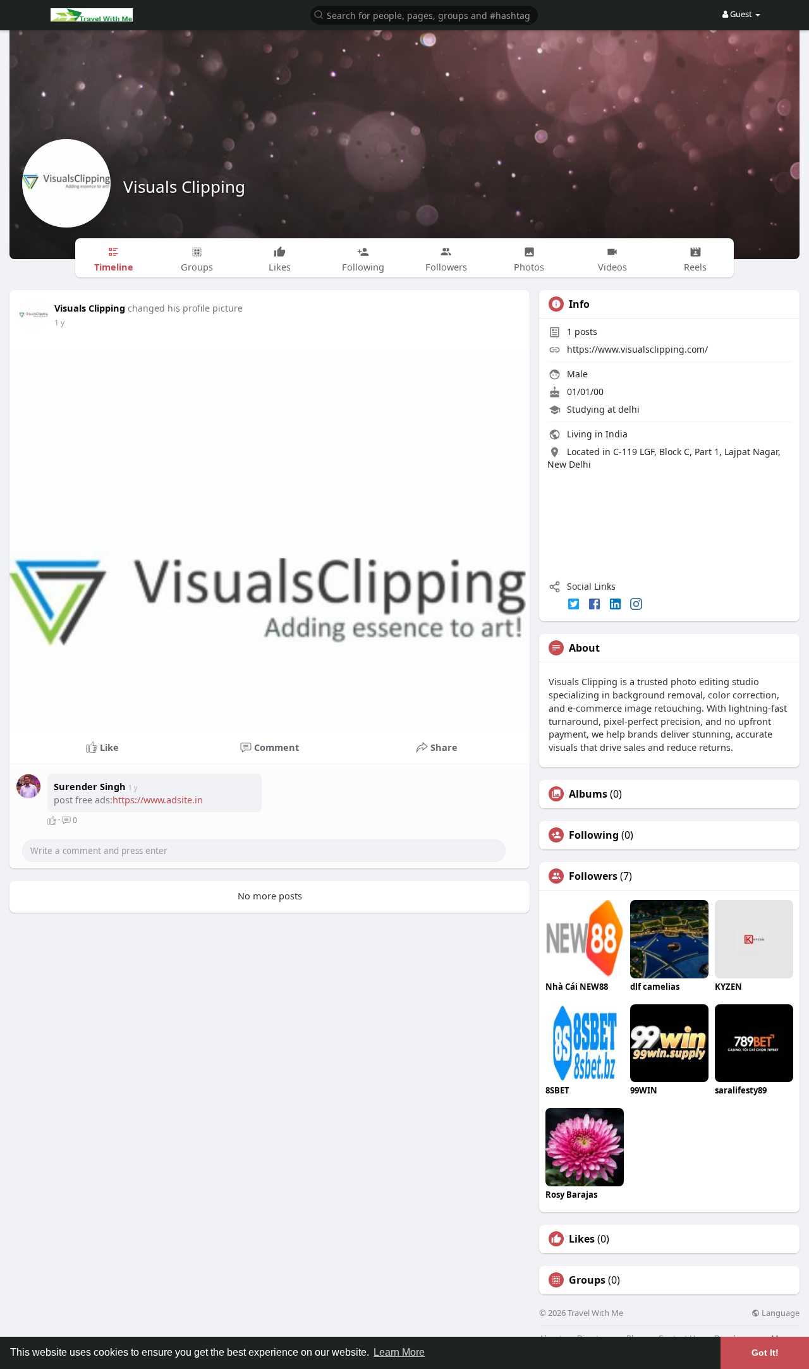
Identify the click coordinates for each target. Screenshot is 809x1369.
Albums (588, 794)
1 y (59, 322)
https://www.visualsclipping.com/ (637, 349)
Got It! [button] (765, 1353)
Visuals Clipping (184, 186)
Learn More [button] (399, 1352)
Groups (587, 1280)
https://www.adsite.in (158, 799)
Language (780, 1313)
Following (594, 835)
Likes (582, 1239)
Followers (593, 876)
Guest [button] (741, 14)
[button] (424, 14)
